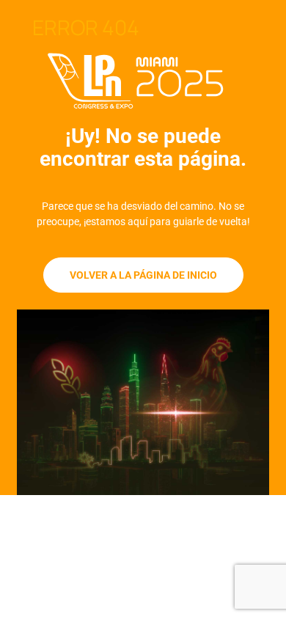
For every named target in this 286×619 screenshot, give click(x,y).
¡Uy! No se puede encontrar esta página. (143, 147)
